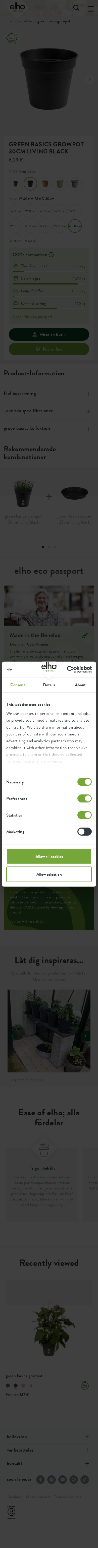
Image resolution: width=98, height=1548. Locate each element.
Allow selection (49, 874)
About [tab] (80, 685)
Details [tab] (49, 685)
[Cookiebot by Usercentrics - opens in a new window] (70, 669)
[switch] (84, 798)
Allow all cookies (49, 856)
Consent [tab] (17, 685)
